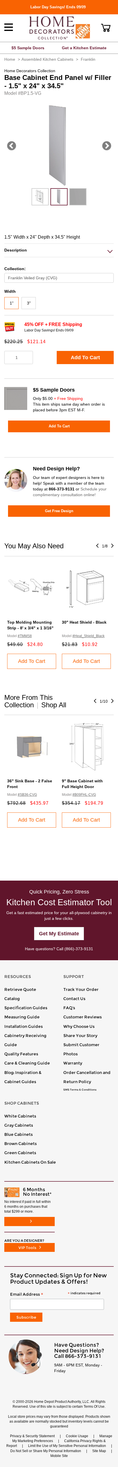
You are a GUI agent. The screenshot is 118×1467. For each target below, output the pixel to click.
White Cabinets (20, 1116)
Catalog (12, 998)
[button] (106, 27)
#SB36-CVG (27, 795)
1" (11, 303)
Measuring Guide (22, 1017)
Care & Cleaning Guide (27, 1063)
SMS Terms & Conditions (80, 1089)
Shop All (53, 705)
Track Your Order (81, 989)
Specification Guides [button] (25, 1007)
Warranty (72, 1063)
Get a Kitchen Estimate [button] (84, 48)
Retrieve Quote (20, 989)
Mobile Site (59, 1456)
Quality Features (21, 1053)
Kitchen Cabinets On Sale (30, 1162)
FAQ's (69, 1007)
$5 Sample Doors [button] (27, 48)
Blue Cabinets (18, 1134)
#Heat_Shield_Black (88, 636)
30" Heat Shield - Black (84, 622)
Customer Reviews (82, 1017)
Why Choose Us (79, 1026)
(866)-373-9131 (78, 948)
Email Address (55, 1294)
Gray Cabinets (18, 1125)
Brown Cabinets (20, 1143)
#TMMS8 (25, 636)
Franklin (88, 59)
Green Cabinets (20, 1152)
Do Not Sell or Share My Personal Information (45, 1451)
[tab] (59, 250)
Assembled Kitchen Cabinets (47, 59)
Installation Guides (23, 1026)
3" (29, 303)
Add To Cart (85, 357)
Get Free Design (59, 511)
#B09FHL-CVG (84, 795)
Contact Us (74, 998)
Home (9, 59)
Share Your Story (80, 1035)
